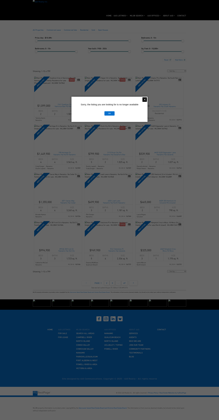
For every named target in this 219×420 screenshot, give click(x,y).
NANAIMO (80, 352)
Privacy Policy (153, 393)
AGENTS (132, 337)
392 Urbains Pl (165, 105)
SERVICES (133, 333)
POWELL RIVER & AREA (86, 364)
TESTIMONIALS (136, 352)
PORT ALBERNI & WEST (87, 360)
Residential (84, 30)
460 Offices (153, 15)
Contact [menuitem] (181, 15)
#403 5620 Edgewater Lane (165, 153)
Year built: (97, 48)
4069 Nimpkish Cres (168, 250)
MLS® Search (136, 15)
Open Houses (103, 30)
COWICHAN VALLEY (85, 348)
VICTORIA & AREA (84, 368)
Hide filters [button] (179, 60)
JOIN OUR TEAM (136, 345)
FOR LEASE (63, 337)
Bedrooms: (148, 38)
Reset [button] (166, 60)
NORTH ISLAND (83, 341)
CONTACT (161, 329)
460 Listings (120, 15)
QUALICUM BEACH (112, 337)
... (118, 283)
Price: (43, 38)
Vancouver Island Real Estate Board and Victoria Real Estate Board (90, 292)
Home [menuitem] (109, 15)
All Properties (38, 30)
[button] (99, 318)
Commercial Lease (54, 30)
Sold (93, 30)
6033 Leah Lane (114, 201)
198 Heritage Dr (64, 153)
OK (109, 113)
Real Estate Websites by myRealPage (173, 393)
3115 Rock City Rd (114, 153)
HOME (50, 329)
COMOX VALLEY (83, 345)
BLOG (131, 356)
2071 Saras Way (68, 201)
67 (124, 283)
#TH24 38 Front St (66, 250)
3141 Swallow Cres (65, 105)
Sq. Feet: (149, 48)
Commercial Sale (70, 30)
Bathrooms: (43, 48)
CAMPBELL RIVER (84, 337)
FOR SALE (62, 333)
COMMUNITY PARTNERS (139, 348)
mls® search (83, 329)
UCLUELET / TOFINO (113, 345)
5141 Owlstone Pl (116, 250)
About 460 (168, 15)
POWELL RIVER (111, 348)
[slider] (36, 40)
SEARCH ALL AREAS (85, 333)
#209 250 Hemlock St (167, 201)
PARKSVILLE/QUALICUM (87, 356)
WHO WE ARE (135, 341)
